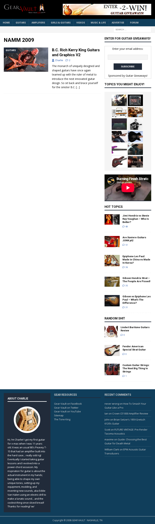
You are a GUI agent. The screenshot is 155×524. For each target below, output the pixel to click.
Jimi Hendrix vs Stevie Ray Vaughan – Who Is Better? (135, 218)
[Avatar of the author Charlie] (27, 429)
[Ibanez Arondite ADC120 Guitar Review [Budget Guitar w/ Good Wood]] (135, 136)
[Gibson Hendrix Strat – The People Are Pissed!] (112, 282)
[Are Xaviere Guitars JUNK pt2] (112, 241)
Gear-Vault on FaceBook (68, 403)
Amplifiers (38, 22)
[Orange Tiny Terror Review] (119, 112)
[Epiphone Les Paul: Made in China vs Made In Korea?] (112, 260)
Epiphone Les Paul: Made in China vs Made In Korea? (136, 259)
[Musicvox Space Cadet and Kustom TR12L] (135, 149)
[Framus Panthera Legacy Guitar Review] (119, 136)
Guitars (21, 22)
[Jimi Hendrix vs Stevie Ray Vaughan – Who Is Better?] (112, 219)
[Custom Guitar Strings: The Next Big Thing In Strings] (112, 369)
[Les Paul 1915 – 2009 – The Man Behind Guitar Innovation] (135, 124)
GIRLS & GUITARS (61, 22)
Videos (80, 22)
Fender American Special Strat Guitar (134, 348)
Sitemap (59, 415)
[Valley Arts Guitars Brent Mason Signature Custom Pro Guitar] (119, 100)
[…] (78, 87)
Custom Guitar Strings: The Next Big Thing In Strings (136, 368)
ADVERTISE (118, 22)
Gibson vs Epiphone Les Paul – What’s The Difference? (136, 299)
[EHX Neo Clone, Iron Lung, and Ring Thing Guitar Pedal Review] (135, 100)
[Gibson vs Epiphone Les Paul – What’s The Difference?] (112, 300)
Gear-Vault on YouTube (67, 411)
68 (127, 226)
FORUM (134, 22)
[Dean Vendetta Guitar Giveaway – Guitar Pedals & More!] (104, 9)
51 (127, 244)
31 (127, 307)
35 (127, 285)
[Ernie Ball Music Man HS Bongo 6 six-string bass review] (119, 149)
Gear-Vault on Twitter (66, 407)
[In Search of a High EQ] (119, 124)
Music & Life (98, 22)
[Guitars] (26, 59)
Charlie (59, 60)
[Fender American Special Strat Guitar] (112, 350)
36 (127, 267)
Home (6, 22)
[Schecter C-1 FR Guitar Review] (119, 161)
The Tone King (62, 419)
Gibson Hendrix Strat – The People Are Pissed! (136, 280)
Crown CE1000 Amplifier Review (130, 413)
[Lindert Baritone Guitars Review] (111, 331)
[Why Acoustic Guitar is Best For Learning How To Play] (135, 112)
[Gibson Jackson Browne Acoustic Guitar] (135, 161)
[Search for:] (132, 29)
